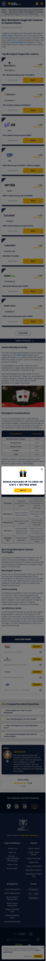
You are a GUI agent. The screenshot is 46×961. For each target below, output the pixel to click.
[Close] (42, 469)
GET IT (23, 490)
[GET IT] (23, 473)
